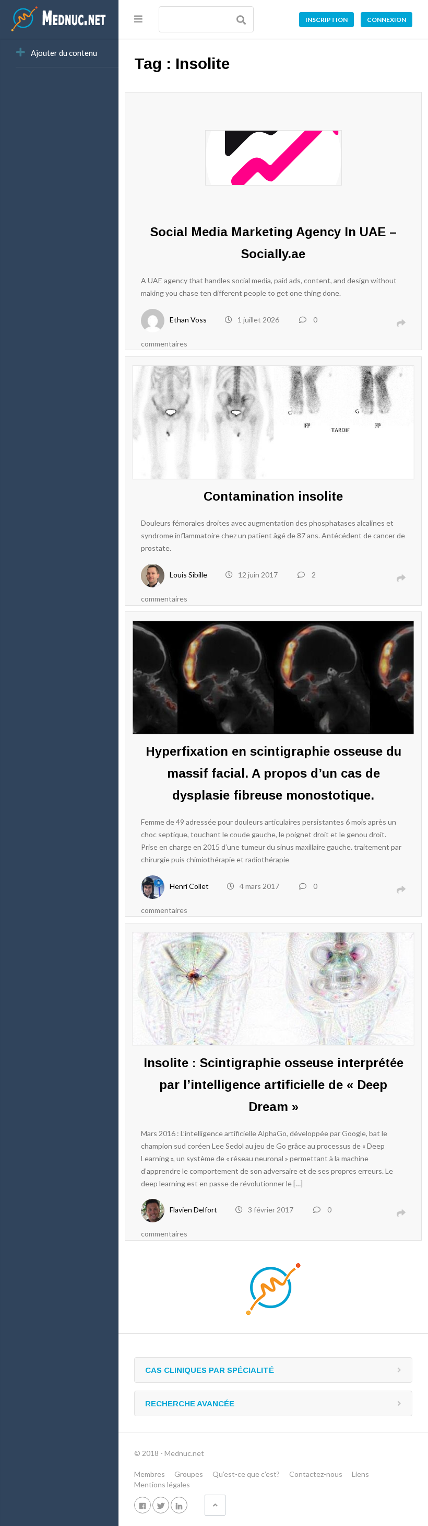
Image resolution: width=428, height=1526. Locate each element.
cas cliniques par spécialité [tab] (209, 1370)
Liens (360, 1474)
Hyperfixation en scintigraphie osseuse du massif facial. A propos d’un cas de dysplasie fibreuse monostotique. (273, 773)
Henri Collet (189, 886)
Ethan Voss (188, 319)
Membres (149, 1474)
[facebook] (142, 1504)
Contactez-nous (315, 1474)
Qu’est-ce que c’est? (246, 1474)
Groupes (188, 1474)
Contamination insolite (273, 496)
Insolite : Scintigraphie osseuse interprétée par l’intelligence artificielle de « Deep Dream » (273, 1085)
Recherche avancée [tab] (189, 1403)
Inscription (326, 20)
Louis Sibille (188, 574)
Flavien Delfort (193, 1209)
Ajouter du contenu (64, 52)
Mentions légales (162, 1484)
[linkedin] (179, 1504)
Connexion (386, 20)
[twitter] (160, 1504)
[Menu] (138, 19)
